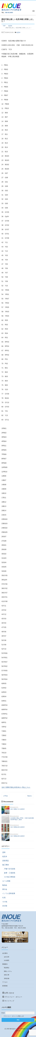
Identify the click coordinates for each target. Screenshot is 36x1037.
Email (3, 1012)
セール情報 (6, 881)
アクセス (5, 982)
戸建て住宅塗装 (9, 869)
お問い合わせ (9, 993)
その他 (4, 902)
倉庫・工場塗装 (9, 873)
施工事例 (5, 865)
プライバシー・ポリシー (13, 997)
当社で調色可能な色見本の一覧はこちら (16, 787)
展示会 (4, 889)
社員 (4, 897)
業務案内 (5, 964)
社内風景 (6, 960)
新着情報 (5, 986)
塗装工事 (6, 975)
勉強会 (4, 885)
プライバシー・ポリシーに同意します (13, 1016)
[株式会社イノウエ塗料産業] (18, 7)
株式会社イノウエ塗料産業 (18, 1029)
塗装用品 (5, 860)
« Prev (5, 796)
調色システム (8, 971)
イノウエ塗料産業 (8, 893)
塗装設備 (6, 978)
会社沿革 (6, 957)
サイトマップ (9, 1001)
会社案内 (5, 953)
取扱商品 (6, 967)
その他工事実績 (9, 877)
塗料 (4, 852)
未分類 (4, 906)
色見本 (18, 32)
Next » (29, 796)
